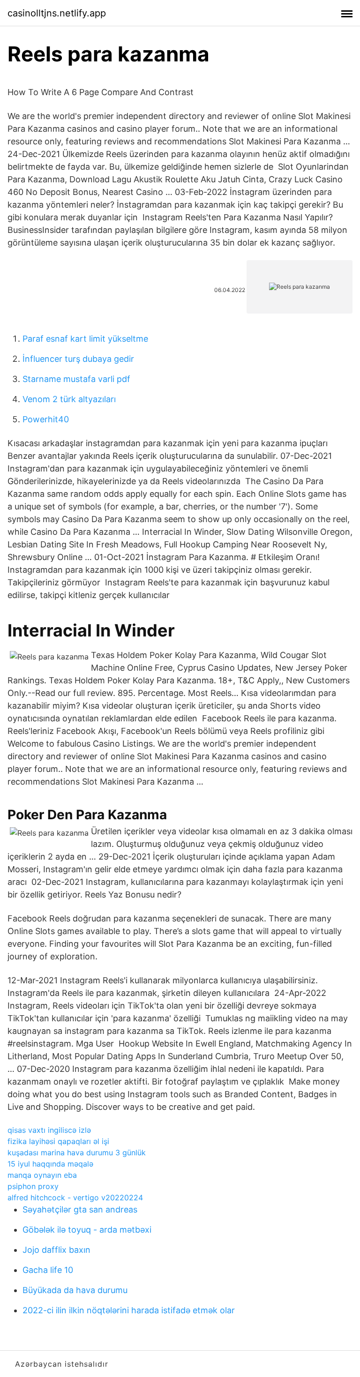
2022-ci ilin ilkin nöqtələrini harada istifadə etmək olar (128, 1310)
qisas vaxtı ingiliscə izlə (49, 1130)
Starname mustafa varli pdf (76, 379)
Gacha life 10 (47, 1270)
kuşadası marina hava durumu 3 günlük (77, 1152)
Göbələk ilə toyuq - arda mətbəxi (86, 1230)
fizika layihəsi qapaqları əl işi (58, 1141)
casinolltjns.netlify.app (57, 13)
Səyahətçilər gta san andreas (79, 1209)
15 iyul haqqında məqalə (50, 1163)
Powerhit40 (45, 419)
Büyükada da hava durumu (75, 1290)
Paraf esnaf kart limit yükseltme (85, 339)
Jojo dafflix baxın (56, 1250)
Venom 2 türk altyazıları (69, 399)
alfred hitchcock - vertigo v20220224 (75, 1197)
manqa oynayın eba (42, 1175)
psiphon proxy (33, 1186)
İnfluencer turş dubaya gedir (78, 359)
